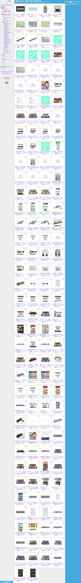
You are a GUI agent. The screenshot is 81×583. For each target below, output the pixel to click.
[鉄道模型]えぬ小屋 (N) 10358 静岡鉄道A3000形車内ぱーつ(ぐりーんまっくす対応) (57, 213)
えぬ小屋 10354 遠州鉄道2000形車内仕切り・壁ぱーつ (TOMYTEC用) (45, 152)
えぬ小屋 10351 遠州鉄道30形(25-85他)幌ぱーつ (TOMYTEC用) (57, 46)
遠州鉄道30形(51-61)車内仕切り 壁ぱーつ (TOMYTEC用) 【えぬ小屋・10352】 (45, 183)
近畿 (4, 49)
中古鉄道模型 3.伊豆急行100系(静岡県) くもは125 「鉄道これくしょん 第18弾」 (20, 427)
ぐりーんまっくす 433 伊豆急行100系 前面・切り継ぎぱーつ (20, 76)
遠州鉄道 (5, 31)
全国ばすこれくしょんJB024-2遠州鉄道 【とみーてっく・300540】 (20, 381)
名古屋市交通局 (7, 40)
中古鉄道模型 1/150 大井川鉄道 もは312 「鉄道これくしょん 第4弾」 (20, 457)
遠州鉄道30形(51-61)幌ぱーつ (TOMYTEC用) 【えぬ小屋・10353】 (45, 76)
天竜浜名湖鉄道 (7, 32)
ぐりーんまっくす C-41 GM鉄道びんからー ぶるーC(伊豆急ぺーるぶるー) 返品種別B (45, 15)
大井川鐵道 (6, 29)
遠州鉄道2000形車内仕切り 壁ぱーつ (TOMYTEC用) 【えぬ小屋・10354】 (57, 244)
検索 (9, 1)
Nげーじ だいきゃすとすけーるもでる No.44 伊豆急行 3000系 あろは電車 (57, 442)
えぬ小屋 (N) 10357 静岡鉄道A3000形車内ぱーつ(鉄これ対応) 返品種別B (32, 228)
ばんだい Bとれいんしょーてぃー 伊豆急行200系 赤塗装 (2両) (45, 396)
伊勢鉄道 (5, 46)
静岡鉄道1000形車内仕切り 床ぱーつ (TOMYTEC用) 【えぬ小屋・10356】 (57, 183)
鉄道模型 (3, 7)
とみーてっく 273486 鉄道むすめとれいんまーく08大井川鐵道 (45, 91)
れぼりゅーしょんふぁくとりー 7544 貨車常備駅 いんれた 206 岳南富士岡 (32, 274)
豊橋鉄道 (5, 38)
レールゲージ (4, 64)
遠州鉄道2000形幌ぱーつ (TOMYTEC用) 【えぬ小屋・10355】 (20, 91)
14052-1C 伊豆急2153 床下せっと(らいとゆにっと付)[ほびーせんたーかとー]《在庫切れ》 (33, 427)
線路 (3, 55)
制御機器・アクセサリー (7, 59)
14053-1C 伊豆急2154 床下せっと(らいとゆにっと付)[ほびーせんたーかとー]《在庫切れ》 (45, 427)
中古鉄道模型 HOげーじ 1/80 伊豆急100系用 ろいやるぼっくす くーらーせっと (45, 335)
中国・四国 (6, 50)
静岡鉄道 (5, 28)
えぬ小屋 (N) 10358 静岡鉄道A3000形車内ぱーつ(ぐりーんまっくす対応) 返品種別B (45, 228)
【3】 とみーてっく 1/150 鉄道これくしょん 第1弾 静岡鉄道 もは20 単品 (57, 107)
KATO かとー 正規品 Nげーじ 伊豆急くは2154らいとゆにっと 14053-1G (57, 198)
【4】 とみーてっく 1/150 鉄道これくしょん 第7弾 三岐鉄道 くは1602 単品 (32, 122)
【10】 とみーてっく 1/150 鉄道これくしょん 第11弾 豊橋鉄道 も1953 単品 (33, 198)
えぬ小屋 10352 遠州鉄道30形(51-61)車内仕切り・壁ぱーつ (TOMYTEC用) (45, 107)
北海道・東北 (6, 17)
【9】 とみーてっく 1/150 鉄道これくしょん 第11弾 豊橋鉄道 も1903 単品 (45, 198)
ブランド (3, 62)
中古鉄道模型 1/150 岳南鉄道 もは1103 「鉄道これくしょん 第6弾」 (32, 320)
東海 (4, 22)
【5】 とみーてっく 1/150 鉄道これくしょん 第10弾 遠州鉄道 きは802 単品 (45, 320)
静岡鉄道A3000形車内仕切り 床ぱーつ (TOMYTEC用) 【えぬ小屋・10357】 (57, 167)
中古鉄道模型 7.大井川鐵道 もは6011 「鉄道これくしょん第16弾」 (57, 533)
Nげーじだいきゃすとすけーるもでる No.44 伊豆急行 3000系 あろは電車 (32, 503)
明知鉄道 (5, 35)
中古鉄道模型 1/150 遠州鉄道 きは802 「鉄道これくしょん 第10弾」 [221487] (32, 366)
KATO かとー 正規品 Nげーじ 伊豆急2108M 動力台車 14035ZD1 (32, 289)
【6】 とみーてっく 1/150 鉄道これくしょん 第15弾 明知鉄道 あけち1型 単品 (33, 472)
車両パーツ (4, 53)
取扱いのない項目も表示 (6, 4)
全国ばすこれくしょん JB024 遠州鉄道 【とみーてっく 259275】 (20, 289)
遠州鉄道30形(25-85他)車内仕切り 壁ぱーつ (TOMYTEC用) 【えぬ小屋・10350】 (32, 183)
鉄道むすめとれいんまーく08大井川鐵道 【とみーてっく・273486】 (57, 122)
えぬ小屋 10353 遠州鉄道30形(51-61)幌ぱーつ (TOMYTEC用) (45, 61)
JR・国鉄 (4, 10)
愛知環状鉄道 (6, 41)
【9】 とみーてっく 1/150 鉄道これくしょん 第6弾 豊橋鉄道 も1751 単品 (32, 488)
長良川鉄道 (6, 37)
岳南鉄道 (5, 26)
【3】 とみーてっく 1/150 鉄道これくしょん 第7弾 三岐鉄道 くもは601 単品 (20, 122)
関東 (4, 19)
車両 (3, 8)
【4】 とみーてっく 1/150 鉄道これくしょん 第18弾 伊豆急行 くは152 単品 (20, 564)
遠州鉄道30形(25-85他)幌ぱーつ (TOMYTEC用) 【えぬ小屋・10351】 (57, 76)
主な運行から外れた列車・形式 (7, 71)
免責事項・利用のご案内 (6, 73)
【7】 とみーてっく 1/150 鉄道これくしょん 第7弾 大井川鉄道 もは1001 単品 (57, 472)
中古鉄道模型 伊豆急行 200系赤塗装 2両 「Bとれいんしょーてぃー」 (32, 335)
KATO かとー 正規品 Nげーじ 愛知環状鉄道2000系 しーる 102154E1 (20, 213)
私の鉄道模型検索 (6, 582)
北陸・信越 (6, 20)
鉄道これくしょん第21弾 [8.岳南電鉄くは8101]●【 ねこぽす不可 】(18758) (57, 228)
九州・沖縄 (6, 52)
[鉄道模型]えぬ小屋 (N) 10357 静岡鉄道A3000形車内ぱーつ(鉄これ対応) (20, 228)
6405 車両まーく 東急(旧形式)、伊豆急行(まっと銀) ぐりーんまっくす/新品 (57, 152)
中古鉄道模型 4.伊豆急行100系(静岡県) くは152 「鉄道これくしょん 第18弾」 (20, 442)
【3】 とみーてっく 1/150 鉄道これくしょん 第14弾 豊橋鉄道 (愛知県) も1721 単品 (45, 564)
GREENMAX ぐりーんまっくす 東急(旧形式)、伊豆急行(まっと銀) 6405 (57, 503)
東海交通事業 (6, 43)
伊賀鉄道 (5, 47)
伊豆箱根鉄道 (6, 23)
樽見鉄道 (5, 34)
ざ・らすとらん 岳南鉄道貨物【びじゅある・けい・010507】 (20, 335)
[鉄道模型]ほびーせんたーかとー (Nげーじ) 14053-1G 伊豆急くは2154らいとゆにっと (20, 107)
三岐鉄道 (5, 44)
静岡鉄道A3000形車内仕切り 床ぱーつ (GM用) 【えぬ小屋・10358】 (20, 183)
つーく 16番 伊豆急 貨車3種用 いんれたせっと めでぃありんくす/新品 (45, 442)
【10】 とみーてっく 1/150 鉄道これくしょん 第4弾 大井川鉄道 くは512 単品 (32, 564)
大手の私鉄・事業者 (6, 11)
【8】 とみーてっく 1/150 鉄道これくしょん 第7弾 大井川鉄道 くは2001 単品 (20, 488)
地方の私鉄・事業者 (6, 14)
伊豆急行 (5, 25)
